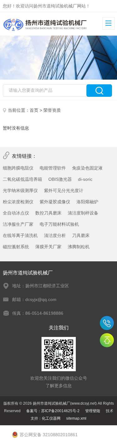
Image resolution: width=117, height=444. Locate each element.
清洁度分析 (55, 235)
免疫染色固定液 (87, 167)
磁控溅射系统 (16, 246)
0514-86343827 (107, 323)
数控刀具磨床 (48, 212)
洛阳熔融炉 (87, 201)
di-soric (85, 179)
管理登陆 (92, 411)
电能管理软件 (53, 167)
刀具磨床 (81, 235)
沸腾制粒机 (79, 246)
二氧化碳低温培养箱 (22, 179)
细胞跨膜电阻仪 (18, 167)
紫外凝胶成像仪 (55, 201)
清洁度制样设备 (83, 212)
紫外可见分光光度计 (63, 190)
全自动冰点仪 (16, 212)
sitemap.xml (76, 418)
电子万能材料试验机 (59, 224)
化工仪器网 (51, 418)
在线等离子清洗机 (20, 235)
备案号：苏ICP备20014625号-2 (53, 411)
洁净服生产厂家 (18, 224)
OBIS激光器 (60, 179)
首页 (34, 110)
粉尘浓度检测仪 (18, 201)
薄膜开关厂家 (48, 246)
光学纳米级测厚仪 (20, 190)
